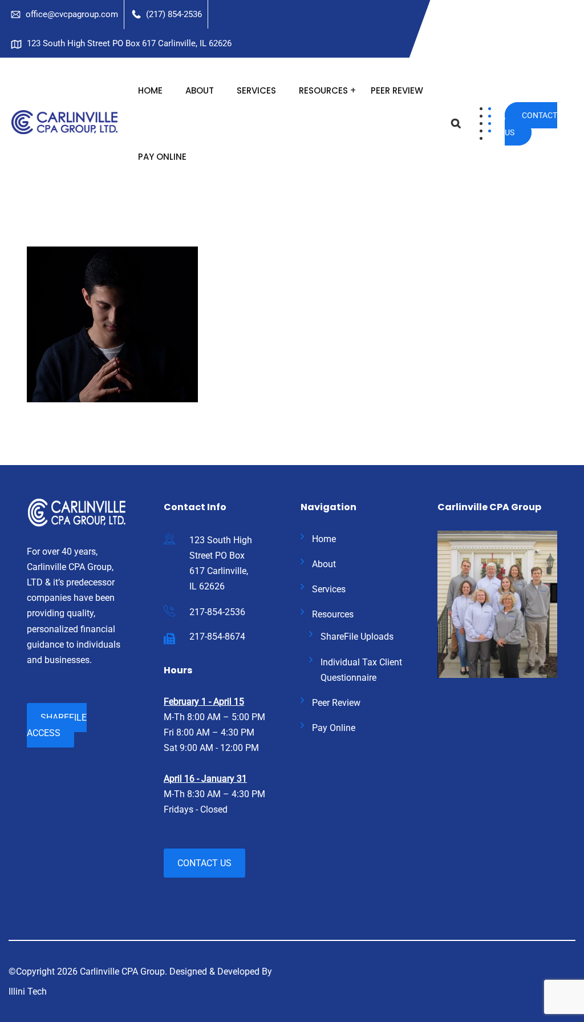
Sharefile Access (57, 725)
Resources (323, 90)
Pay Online (162, 157)
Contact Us (531, 124)
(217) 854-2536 (174, 14)
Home (150, 90)
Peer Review (397, 90)
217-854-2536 (217, 612)
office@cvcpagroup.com (72, 14)
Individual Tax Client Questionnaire (361, 670)
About (199, 90)
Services (256, 90)
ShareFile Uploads (357, 636)
